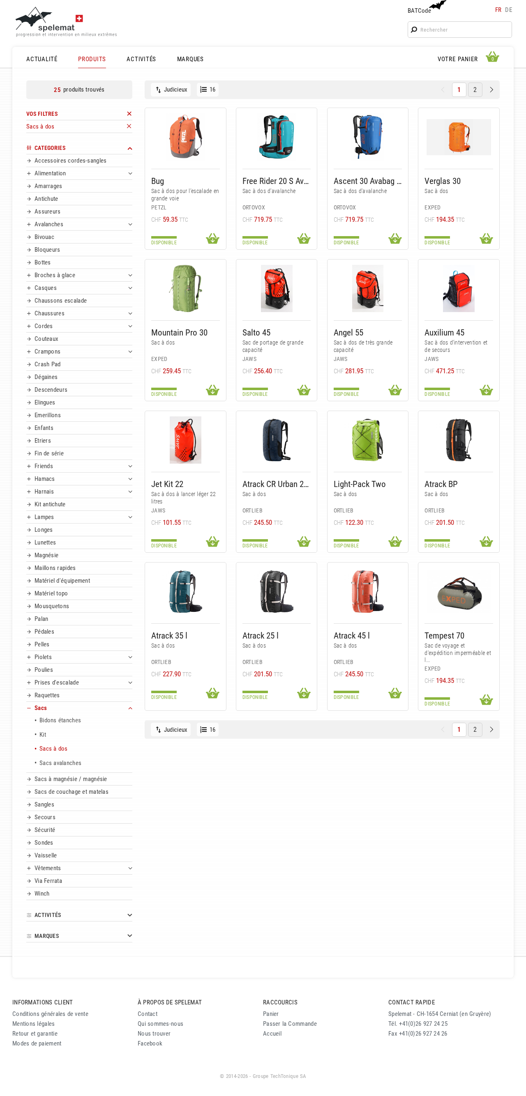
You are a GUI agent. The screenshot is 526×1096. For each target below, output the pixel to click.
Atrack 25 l (260, 635)
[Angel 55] (368, 288)
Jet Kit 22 (167, 484)
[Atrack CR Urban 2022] (277, 440)
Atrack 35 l (169, 635)
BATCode (419, 10)
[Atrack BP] (459, 440)
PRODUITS (92, 59)
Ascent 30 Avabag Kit (368, 181)
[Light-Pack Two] (368, 440)
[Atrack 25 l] (277, 591)
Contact (147, 1014)
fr (498, 10)
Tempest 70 (444, 635)
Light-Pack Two (360, 484)
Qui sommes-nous (160, 1023)
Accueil (272, 1033)
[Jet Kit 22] (185, 440)
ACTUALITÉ (42, 59)
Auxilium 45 (444, 332)
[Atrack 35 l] (185, 591)
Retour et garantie (35, 1033)
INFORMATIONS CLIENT (42, 1002)
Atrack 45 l (352, 635)
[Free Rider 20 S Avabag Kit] (277, 137)
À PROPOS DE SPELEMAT (170, 1002)
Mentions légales (33, 1023)
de (508, 10)
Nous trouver (154, 1033)
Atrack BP (441, 484)
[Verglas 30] (459, 137)
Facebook (150, 1043)
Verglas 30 (442, 181)
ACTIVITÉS (141, 59)
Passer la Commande (290, 1023)
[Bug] (185, 137)
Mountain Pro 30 (179, 332)
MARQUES (190, 59)
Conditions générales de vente (50, 1014)
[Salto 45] (277, 288)
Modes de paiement (37, 1043)
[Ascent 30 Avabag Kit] (368, 137)
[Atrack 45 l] (368, 591)
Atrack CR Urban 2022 (276, 484)
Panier (271, 1014)
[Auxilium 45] (459, 288)
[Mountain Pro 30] (185, 288)
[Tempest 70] (459, 591)
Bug (157, 181)
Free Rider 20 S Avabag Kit (276, 181)
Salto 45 (256, 332)
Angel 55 (348, 332)
